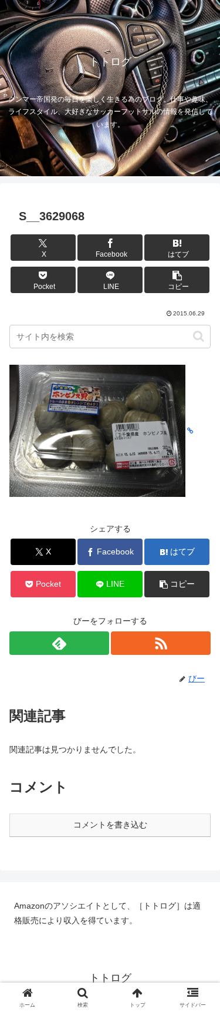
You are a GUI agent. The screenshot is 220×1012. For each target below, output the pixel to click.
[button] (176, 280)
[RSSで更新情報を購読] (161, 643)
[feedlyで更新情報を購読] (59, 643)
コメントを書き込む (110, 824)
